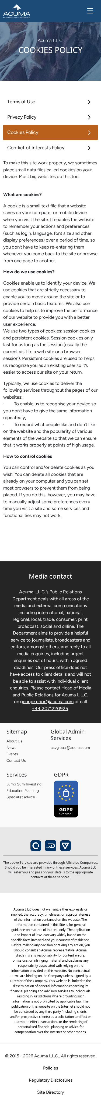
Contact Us (16, 760)
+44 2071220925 (50, 708)
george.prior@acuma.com (47, 701)
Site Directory (50, 1092)
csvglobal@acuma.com (70, 747)
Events (12, 754)
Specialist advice (20, 797)
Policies (50, 1068)
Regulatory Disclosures (50, 1080)
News (11, 747)
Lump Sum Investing (23, 784)
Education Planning (22, 790)
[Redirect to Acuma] (16, 11)
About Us (14, 741)
